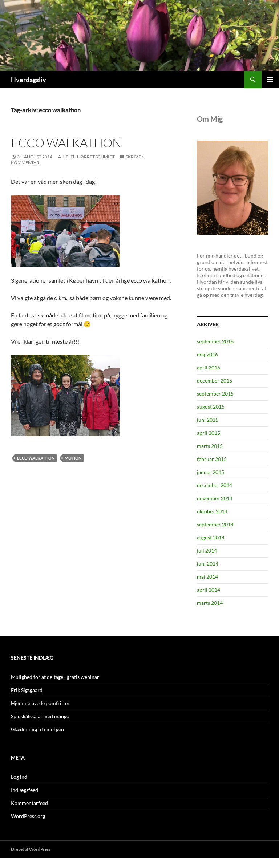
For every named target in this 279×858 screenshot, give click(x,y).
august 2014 (211, 537)
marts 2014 (210, 603)
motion (73, 458)
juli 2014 (207, 550)
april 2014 (208, 590)
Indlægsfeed (24, 790)
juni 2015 (207, 420)
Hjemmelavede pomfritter (40, 703)
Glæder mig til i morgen (37, 729)
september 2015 (215, 393)
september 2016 (215, 341)
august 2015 (211, 407)
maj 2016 (207, 354)
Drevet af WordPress (30, 849)
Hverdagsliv (28, 80)
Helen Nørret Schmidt (88, 156)
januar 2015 (210, 472)
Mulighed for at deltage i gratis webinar (55, 677)
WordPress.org (28, 816)
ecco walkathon (66, 142)
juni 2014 (207, 563)
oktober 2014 (212, 511)
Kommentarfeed (29, 803)
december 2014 (214, 485)
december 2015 (214, 380)
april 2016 (208, 367)
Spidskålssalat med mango (40, 716)
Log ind (19, 777)
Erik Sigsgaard (27, 690)
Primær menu (270, 79)
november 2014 (214, 498)
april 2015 (208, 433)
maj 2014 (207, 577)
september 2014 (215, 524)
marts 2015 (210, 446)
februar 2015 (212, 459)
